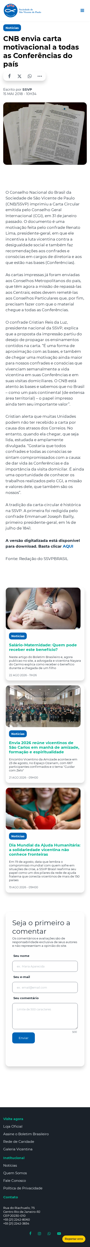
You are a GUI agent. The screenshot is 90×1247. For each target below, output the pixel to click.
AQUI (68, 546)
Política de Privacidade (22, 1188)
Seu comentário (26, 998)
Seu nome (21, 956)
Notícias (12, 28)
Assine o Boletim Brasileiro (26, 1134)
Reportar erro (74, 1239)
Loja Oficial (12, 1126)
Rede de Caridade (18, 1141)
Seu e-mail (21, 977)
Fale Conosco (14, 1180)
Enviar (23, 1038)
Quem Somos (15, 1173)
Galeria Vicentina (18, 1149)
